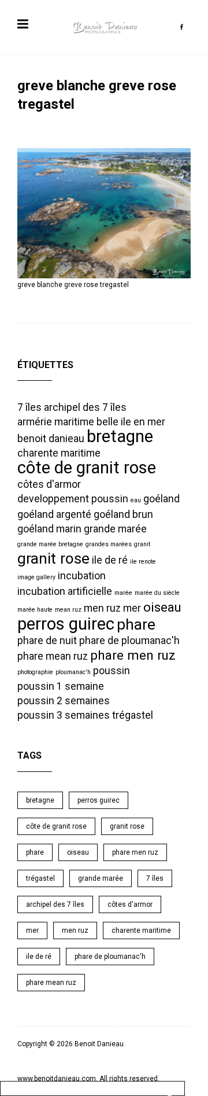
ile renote (143, 561)
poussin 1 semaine (60, 686)
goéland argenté (54, 514)
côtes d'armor (49, 484)
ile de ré (110, 560)
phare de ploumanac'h (129, 640)
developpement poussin (72, 499)
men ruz (102, 608)
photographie (35, 672)
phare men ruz (133, 655)
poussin (111, 670)
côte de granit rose (86, 468)
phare (136, 624)
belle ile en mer (130, 422)
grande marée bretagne (50, 544)
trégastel (132, 715)
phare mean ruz (52, 656)
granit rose (53, 558)
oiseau (162, 607)
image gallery (36, 577)
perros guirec (65, 624)
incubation (82, 576)
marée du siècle (157, 593)
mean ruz (68, 609)
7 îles (29, 407)
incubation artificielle (64, 591)
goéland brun (123, 514)
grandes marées (109, 544)
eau (136, 500)
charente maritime (59, 453)
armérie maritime (55, 422)
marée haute (35, 609)
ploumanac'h (73, 672)
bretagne (120, 436)
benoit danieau (50, 438)
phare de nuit (47, 640)
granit (142, 544)
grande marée (115, 529)
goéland (161, 499)
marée (123, 593)
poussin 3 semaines (63, 715)
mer (132, 608)
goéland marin (49, 529)
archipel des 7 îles (85, 407)
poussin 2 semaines (63, 701)
